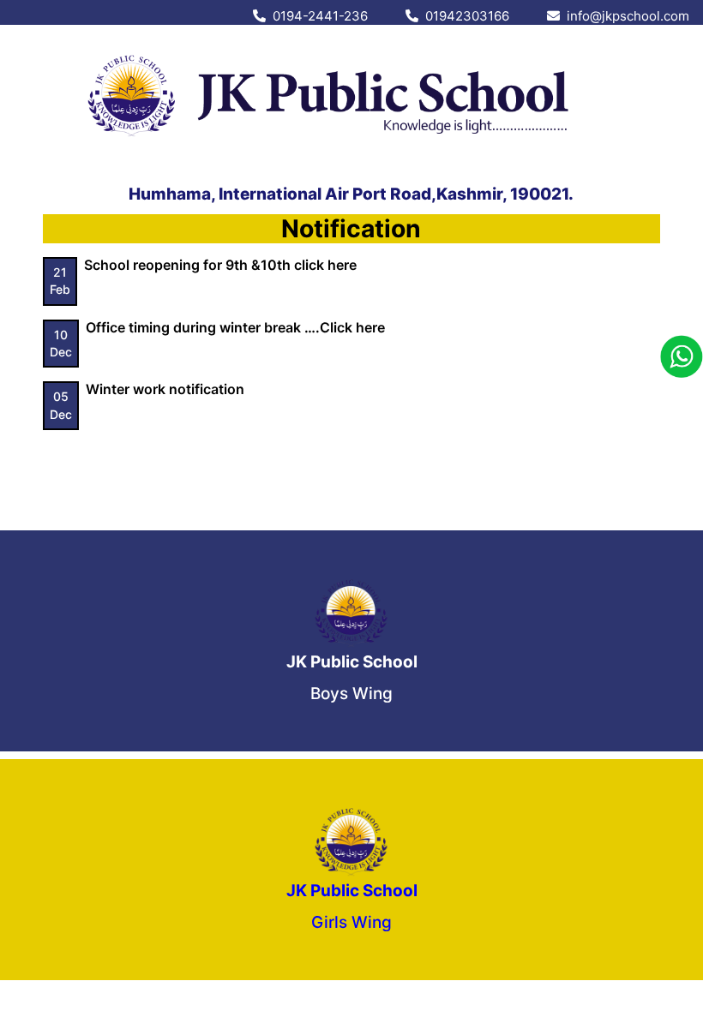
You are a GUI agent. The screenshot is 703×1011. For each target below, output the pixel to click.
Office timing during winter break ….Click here (235, 327)
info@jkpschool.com (624, 16)
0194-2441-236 (317, 16)
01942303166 (463, 16)
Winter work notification (165, 389)
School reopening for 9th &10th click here (220, 264)
